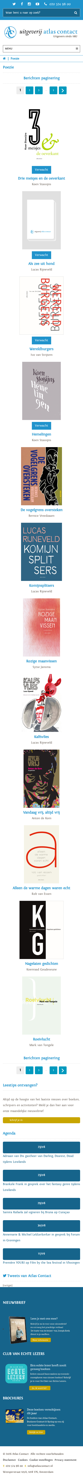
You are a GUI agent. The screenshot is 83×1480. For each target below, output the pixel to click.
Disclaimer (9, 1460)
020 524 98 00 (59, 4)
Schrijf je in (16, 1120)
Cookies (23, 1460)
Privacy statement (65, 1460)
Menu (8, 48)
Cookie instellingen (41, 1460)
